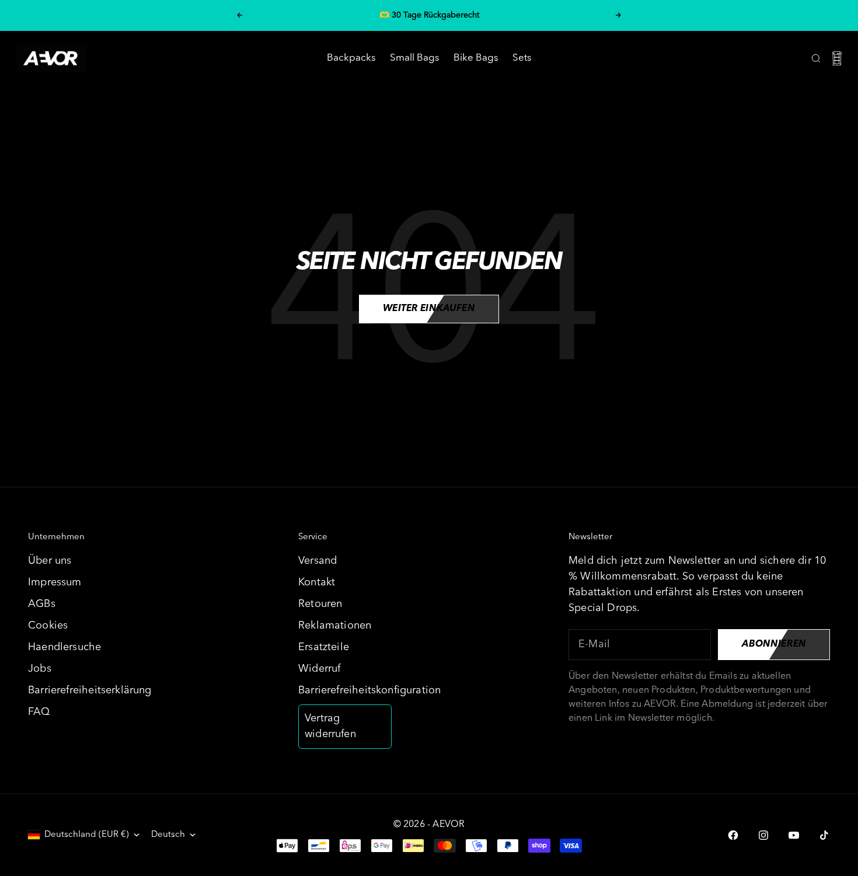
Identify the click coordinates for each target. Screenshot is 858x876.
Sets (522, 58)
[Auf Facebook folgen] (733, 835)
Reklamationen (334, 625)
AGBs (41, 604)
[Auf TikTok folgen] (824, 835)
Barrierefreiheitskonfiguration (369, 690)
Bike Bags (476, 58)
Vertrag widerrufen (330, 726)
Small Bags (415, 58)
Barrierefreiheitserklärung (90, 690)
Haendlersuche (64, 647)
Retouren (320, 604)
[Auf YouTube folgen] (794, 835)
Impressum (55, 582)
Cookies (48, 625)
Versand (317, 561)
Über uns (49, 561)
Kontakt (316, 582)
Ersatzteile (323, 647)
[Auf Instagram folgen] (763, 835)
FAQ (39, 712)
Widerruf (319, 669)
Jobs (39, 669)
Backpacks (351, 58)
